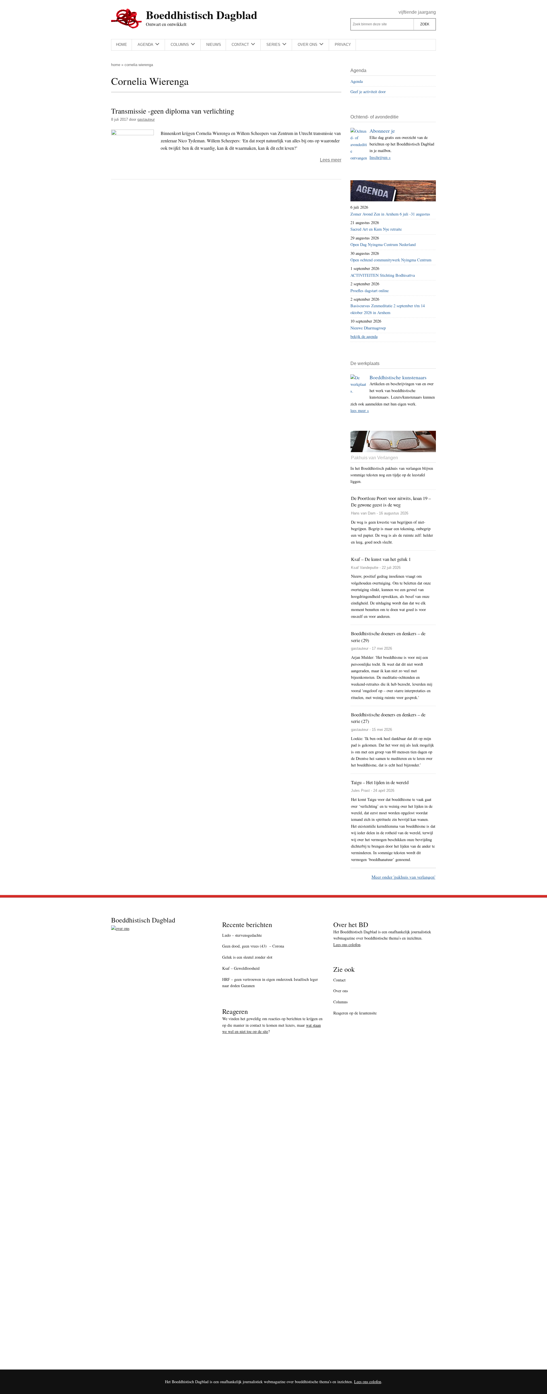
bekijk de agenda (363, 336)
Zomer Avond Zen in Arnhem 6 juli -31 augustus (390, 214)
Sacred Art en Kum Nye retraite (376, 229)
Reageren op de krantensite (355, 1013)
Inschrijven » (380, 157)
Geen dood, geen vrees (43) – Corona (253, 946)
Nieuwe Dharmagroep (368, 328)
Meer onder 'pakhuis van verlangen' (403, 877)
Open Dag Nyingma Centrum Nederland (383, 244)
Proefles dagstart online (369, 290)
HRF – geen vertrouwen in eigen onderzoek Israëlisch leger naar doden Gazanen (270, 983)
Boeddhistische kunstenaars (398, 377)
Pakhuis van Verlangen (374, 457)
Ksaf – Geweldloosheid (241, 968)
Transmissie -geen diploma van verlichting (172, 111)
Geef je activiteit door (368, 91)
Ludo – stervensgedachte (242, 935)
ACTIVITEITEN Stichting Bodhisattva (382, 275)
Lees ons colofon (346, 944)
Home (115, 65)
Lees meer (330, 159)
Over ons (340, 990)
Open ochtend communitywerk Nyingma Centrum (390, 260)
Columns (340, 1001)
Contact (339, 980)
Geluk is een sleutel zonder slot (247, 957)
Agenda (356, 81)
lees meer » (359, 410)
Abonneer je (382, 130)
